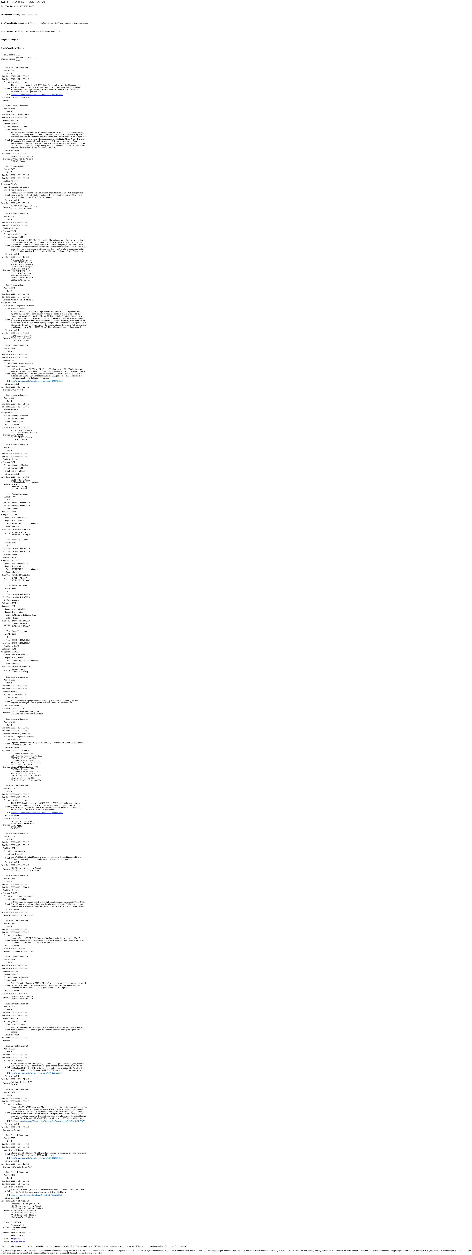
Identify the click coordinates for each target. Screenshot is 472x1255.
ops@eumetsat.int (17, 1238)
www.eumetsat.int (18, 1241)
